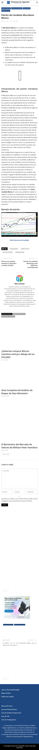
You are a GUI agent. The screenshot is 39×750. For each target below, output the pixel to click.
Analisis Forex (26, 8)
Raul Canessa (19, 284)
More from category (8, 316)
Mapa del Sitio (6, 693)
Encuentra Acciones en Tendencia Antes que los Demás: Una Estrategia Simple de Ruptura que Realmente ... (19, 567)
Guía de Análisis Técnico (9, 709)
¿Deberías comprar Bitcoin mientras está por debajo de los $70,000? (18, 354)
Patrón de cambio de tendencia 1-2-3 (19, 636)
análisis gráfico (14, 249)
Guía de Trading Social (8, 720)
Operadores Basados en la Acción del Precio (21, 650)
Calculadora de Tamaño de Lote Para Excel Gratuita (23, 575)
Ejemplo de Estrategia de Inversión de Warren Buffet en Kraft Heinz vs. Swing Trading (23, 557)
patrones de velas (7, 252)
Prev (4, 454)
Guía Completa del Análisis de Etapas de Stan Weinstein (17, 392)
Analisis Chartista (6, 8)
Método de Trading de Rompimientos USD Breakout (23, 665)
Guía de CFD (5, 716)
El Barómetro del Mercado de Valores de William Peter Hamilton (19, 446)
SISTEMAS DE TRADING (20, 624)
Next (8, 454)
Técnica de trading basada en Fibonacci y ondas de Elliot (8, 263)
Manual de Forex (6, 706)
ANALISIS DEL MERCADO (17, 8)
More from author (19, 314)
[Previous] (4, 590)
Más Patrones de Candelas (19, 240)
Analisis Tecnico (6, 10)
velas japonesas (20, 252)
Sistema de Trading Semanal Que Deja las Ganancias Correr (23, 583)
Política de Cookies (7, 696)
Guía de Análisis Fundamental (11, 713)
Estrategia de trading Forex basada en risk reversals (22, 672)
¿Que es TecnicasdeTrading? (10, 690)
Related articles (7, 314)
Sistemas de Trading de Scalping (24, 656)
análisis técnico (8, 165)
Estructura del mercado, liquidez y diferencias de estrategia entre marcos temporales (24, 549)
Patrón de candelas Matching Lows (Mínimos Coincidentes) (30, 264)
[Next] (7, 590)
